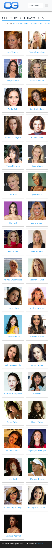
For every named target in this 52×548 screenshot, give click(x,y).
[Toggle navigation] (46, 5)
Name (47, 23)
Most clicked (37, 23)
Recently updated (21, 23)
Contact (40, 543)
